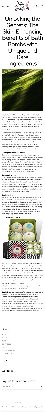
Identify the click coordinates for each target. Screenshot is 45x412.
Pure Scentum (25, 403)
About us (5, 338)
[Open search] (8, 6)
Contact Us (6, 344)
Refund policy (7, 354)
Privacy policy (16, 407)
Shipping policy (38, 407)
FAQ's (4, 347)
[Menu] (3, 6)
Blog (4, 341)
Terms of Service (8, 351)
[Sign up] (41, 387)
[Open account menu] (36, 6)
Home (4, 335)
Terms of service (27, 407)
